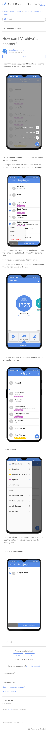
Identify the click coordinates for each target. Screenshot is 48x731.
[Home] (21, 5)
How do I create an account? (13, 687)
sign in (9, 709)
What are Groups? (9, 691)
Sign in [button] (42, 5)
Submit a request (33, 666)
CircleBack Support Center (11, 11)
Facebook (3, 642)
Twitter (7, 642)
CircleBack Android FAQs (32, 11)
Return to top (7, 673)
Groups (5, 14)
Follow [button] (24, 56)
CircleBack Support (16, 50)
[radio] (18, 655)
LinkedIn (10, 642)
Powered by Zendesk (38, 729)
